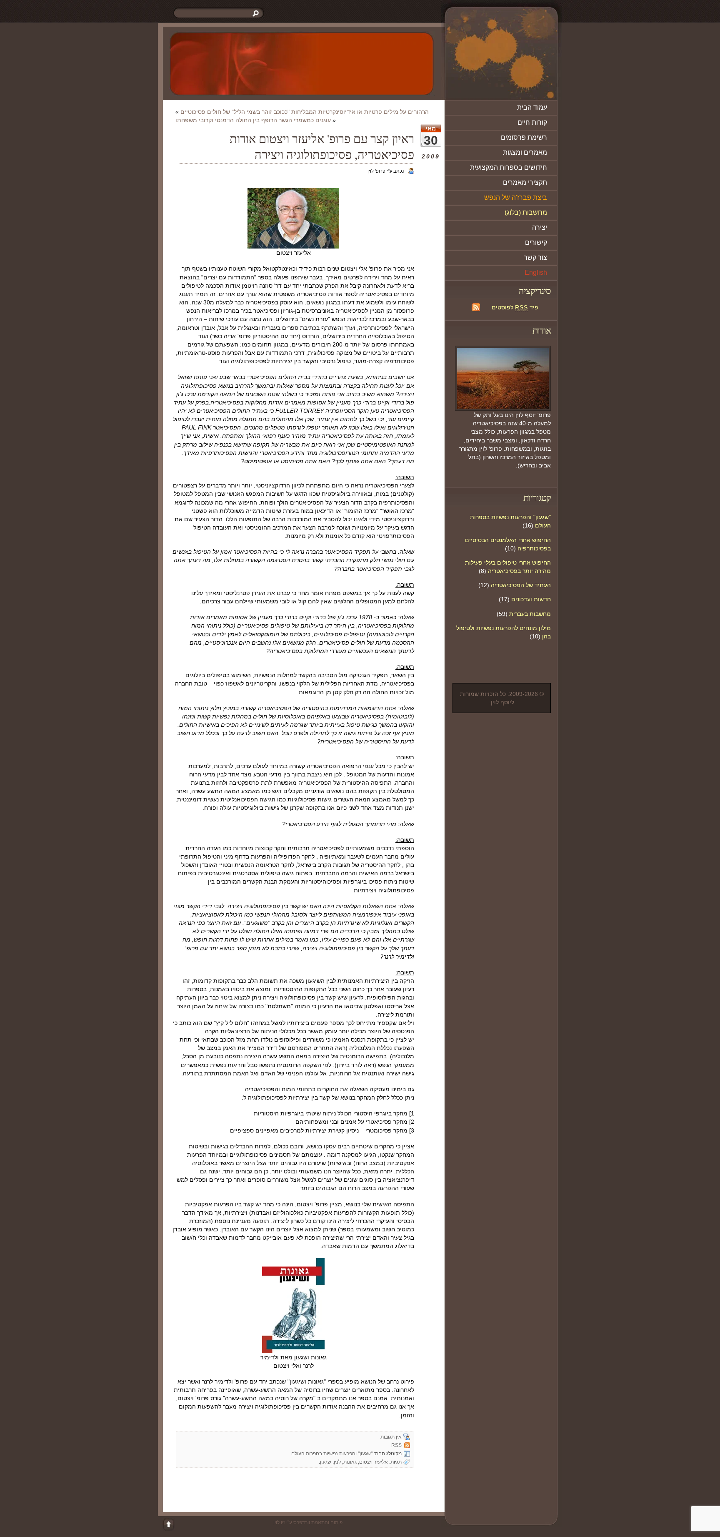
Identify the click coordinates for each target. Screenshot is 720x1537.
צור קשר (535, 257)
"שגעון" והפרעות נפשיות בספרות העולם (331, 1454)
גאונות (350, 1462)
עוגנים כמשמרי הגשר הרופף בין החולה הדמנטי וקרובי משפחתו (253, 120)
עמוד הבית (532, 107)
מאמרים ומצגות (525, 152)
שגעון (325, 1462)
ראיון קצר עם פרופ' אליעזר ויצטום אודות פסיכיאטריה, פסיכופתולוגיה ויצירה (322, 146)
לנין (337, 1462)
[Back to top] (168, 1524)
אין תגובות (391, 1437)
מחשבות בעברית (530, 613)
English (536, 272)
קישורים (536, 242)
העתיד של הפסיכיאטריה (521, 585)
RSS (396, 1445)
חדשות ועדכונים (531, 599)
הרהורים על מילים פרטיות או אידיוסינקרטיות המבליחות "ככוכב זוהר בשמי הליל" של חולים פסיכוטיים (304, 111)
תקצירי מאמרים (525, 182)
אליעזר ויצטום (373, 1462)
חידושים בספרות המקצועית (508, 167)
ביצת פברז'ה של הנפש (515, 197)
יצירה (539, 227)
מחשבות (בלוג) (526, 212)
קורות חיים (532, 122)
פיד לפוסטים (515, 307)
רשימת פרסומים (524, 137)
